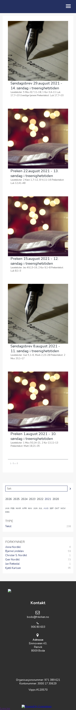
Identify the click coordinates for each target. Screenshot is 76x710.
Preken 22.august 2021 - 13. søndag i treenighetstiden (34, 173)
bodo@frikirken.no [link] (38, 617)
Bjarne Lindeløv (14, 551)
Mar (18, 508)
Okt (57, 508)
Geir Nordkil (12, 559)
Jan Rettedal (12, 563)
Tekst (8, 526)
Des (7, 511)
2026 (8, 499)
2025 (16, 499)
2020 (55, 499)
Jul (40, 508)
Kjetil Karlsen (13, 568)
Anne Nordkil (13, 547)
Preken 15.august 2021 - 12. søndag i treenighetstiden (34, 261)
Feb (13, 508)
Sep (52, 508)
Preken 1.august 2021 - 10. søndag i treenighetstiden (33, 436)
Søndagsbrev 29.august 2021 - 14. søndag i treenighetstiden (36, 86)
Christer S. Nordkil (16, 555)
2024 (24, 499)
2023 (32, 499)
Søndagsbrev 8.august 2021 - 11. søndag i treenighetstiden (35, 348)
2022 (40, 499)
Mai (30, 508)
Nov (63, 508)
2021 (48, 499)
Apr (24, 508)
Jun (35, 508)
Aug (46, 508)
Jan (7, 508)
